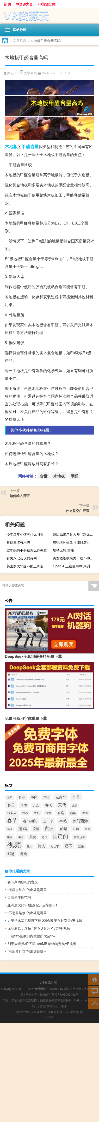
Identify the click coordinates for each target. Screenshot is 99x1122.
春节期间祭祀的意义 (22, 881)
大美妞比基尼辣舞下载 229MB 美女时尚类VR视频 (44, 920)
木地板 (11, 146)
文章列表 (19, 40)
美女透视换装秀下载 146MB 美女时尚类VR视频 (75, 558)
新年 (73, 813)
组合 (9, 837)
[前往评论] (93, 991)
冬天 (11, 805)
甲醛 (26, 146)
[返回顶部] (93, 1003)
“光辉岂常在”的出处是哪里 (27, 889)
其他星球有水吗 (18, 542)
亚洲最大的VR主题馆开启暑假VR (32, 905)
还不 (68, 846)
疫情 (36, 828)
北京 (36, 805)
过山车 (55, 846)
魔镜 (23, 853)
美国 (21, 837)
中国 (34, 797)
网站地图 (31, 994)
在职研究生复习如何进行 (71, 542)
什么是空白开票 (77, 510)
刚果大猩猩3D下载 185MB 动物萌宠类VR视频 (41, 943)
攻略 (60, 812)
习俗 (46, 797)
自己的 (60, 836)
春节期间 (30, 820)
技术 (48, 813)
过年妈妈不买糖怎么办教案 (26, 550)
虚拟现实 (79, 837)
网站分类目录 (72, 988)
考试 (44, 837)
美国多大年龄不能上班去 (24, 566)
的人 (49, 828)
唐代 (48, 805)
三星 (9, 797)
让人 (29, 846)
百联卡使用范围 (19, 897)
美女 (32, 836)
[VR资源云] (49, 16)
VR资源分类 (46, 3)
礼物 (76, 829)
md (17, 73)
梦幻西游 (80, 820)
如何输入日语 (20, 495)
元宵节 (60, 797)
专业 (21, 797)
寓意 (74, 805)
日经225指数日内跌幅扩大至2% (31, 935)
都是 (10, 853)
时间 (85, 813)
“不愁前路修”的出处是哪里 (27, 912)
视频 (14, 844)
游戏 (22, 828)
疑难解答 (45, 994)
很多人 (12, 812)
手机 (37, 813)
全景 (76, 797)
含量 (34, 146)
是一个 (48, 820)
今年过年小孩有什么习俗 (24, 534)
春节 (12, 820)
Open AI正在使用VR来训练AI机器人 (75, 566)
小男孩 (49, 1017)
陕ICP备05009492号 (65, 994)
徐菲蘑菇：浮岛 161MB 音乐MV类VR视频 (38, 928)
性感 (25, 813)
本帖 (63, 820)
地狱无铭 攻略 (63, 550)
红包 (87, 829)
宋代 (62, 805)
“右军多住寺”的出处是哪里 (27, 951)
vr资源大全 (24, 3)
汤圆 (9, 829)
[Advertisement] (49, 1072)
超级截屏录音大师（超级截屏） (75, 534)
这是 (81, 846)
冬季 (24, 805)
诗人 (41, 845)
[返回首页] (93, 979)
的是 (63, 828)
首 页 (7, 3)
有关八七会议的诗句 (21, 558)
